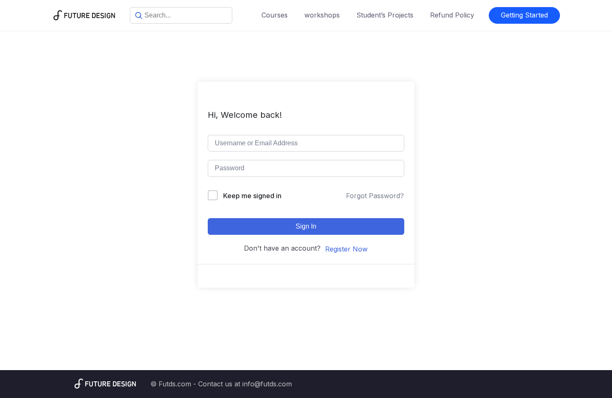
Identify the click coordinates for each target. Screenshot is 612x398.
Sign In (306, 226)
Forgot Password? (375, 196)
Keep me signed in (252, 196)
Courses (274, 15)
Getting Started (524, 15)
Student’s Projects (384, 15)
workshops (322, 15)
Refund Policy (452, 15)
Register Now (346, 249)
